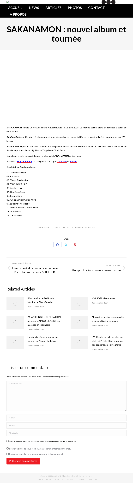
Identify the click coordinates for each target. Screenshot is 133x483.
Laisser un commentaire (84, 227)
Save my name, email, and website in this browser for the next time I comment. (43, 441)
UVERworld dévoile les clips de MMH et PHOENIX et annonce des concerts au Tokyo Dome (107, 341)
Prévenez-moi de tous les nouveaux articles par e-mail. (36, 454)
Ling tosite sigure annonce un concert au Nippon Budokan (43, 339)
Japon (49, 227)
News (55, 227)
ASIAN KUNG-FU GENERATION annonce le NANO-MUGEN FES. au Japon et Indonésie (44, 321)
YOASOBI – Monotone (103, 298)
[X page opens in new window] (104, 2)
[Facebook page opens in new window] (108, 2)
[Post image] (15, 303)
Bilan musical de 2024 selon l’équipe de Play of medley (41, 300)
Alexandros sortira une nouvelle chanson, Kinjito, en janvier (108, 319)
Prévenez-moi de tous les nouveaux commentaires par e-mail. (40, 448)
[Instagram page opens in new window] (113, 2)
